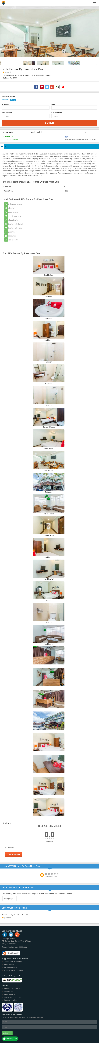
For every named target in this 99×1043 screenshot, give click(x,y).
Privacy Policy (9, 994)
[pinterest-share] (41, 87)
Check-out (55, 104)
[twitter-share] (47, 87)
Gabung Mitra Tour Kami (13, 970)
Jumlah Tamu (7, 112)
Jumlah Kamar (56, 112)
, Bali (15, 915)
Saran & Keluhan (10, 1000)
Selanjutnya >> (9, 898)
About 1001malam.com (13, 988)
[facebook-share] (36, 87)
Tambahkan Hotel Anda (13, 961)
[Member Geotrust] (11, 952)
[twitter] (11, 936)
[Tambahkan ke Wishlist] (62, 87)
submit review (13, 854)
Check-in (5, 104)
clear (23, 907)
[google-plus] (17, 936)
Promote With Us (10, 967)
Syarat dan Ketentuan (12, 997)
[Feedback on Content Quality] (57, 87)
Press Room (9, 964)
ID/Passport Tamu (8, 96)
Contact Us (8, 991)
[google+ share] (52, 87)
